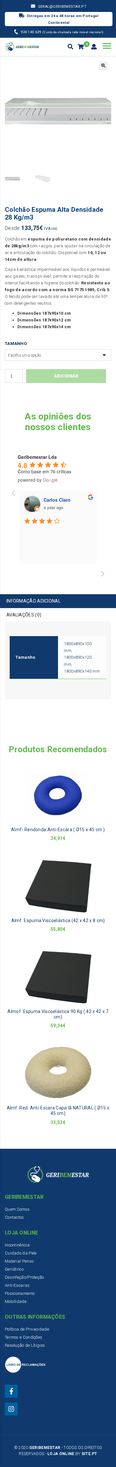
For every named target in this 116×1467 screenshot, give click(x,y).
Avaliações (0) (23, 614)
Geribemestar (45, 1447)
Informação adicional (33, 601)
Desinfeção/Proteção (24, 1277)
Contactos (14, 1217)
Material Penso (19, 1261)
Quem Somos (17, 1209)
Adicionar (66, 376)
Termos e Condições (23, 1337)
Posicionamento (19, 1293)
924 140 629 (31, 32)
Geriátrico (14, 1269)
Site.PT (89, 1454)
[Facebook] (11, 1391)
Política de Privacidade (27, 1329)
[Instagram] (11, 1409)
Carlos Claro (57, 500)
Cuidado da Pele (21, 1253)
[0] (81, 47)
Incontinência (17, 1245)
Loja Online (60, 1454)
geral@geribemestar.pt (62, 7)
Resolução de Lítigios (25, 1345)
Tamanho (16, 343)
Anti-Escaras (17, 1285)
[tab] (58, 601)
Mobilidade (15, 1301)
